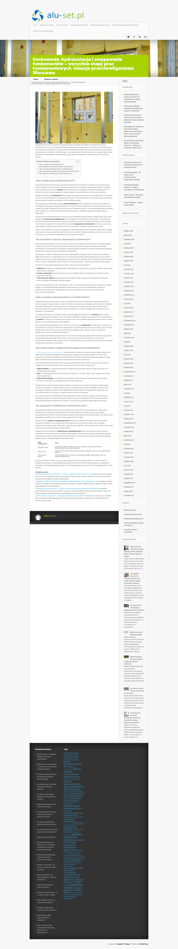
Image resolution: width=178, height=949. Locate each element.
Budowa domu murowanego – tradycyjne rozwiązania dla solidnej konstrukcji (47, 766)
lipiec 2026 (127, 235)
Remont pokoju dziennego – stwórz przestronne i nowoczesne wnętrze (46, 857)
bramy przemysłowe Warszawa (73, 793)
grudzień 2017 (129, 474)
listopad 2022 (128, 316)
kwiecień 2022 (129, 346)
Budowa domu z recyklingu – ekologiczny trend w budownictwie (47, 756)
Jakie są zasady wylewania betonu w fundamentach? (56, 169)
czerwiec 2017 (129, 495)
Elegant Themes (123, 944)
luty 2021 (127, 406)
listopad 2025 (128, 256)
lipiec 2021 (127, 384)
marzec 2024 (128, 278)
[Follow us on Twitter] (128, 37)
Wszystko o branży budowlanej (43, 31)
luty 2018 (127, 465)
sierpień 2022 (128, 329)
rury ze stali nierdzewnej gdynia (74, 858)
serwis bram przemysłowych (74, 860)
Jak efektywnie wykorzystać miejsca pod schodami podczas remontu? (46, 814)
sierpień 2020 (128, 431)
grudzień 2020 (129, 414)
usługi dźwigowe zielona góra (74, 880)
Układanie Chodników (70, 871)
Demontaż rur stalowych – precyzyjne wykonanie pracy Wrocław (61, 496)
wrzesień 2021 (129, 376)
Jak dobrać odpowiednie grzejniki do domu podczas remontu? (46, 796)
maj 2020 (127, 444)
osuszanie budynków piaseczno (70, 847)
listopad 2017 (128, 478)
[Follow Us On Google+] (145, 37)
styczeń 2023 (128, 308)
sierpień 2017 (128, 491)
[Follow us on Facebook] (134, 37)
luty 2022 (127, 355)
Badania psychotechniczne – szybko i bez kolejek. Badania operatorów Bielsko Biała (69, 488)
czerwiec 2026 (129, 239)
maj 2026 (127, 244)
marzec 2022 (128, 350)
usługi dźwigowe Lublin (72, 878)
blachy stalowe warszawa (72, 778)
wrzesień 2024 (129, 273)
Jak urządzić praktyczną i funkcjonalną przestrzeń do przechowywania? (133, 165)
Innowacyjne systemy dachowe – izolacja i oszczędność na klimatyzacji (134, 187)
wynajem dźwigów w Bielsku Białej (73, 890)
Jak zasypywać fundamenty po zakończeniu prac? (55, 173)
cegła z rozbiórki (71, 800)
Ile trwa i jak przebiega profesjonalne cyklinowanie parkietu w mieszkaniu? (133, 108)
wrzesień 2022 (129, 325)
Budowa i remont (62, 25)
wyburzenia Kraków (73, 886)
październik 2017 (129, 483)
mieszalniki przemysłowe (74, 825)
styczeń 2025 (128, 269)
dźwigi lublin (68, 803)
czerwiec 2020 (129, 440)
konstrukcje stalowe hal (73, 817)
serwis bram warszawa (73, 862)
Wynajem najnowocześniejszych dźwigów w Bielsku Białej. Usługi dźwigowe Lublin (68, 481)
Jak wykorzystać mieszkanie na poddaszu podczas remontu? (134, 607)
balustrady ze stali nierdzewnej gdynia (71, 759)
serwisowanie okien (73, 868)
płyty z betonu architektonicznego (72, 854)
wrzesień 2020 (129, 427)
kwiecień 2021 (129, 397)
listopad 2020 (129, 419)
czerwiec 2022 (129, 337)
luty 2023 (127, 303)
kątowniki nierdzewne (70, 820)
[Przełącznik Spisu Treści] (77, 161)
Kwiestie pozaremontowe (79, 25)
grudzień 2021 (129, 363)
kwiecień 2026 (129, 248)
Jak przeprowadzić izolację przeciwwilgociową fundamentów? (59, 171)
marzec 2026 (128, 252)
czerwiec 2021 (129, 389)
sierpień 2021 (128, 380)
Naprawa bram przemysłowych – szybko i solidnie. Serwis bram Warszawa (65, 474)
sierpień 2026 (128, 231)
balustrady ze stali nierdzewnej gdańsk (72, 755)
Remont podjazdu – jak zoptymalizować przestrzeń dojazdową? (46, 877)
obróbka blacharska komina (72, 837)
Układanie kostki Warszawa (72, 876)
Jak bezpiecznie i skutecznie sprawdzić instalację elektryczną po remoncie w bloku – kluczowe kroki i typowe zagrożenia (133, 131)
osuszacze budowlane (74, 841)
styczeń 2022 (128, 359)
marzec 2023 (128, 299)
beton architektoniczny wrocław (73, 764)
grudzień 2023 (129, 286)
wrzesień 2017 (129, 487)
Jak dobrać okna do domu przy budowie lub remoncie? (134, 691)
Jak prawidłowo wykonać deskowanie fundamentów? (56, 166)
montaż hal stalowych (73, 831)
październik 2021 (129, 372)
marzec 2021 (128, 401)
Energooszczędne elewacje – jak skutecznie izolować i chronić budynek (47, 776)
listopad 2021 (128, 367)
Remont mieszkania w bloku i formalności (125, 25)
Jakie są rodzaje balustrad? (46, 837)
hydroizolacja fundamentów (72, 807)
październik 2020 (130, 423)
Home (35, 25)
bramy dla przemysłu (74, 788)
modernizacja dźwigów (70, 829)
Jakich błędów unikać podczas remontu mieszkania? (44, 917)
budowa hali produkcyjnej (73, 797)
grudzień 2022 (129, 312)
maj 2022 (127, 342)
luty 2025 (127, 265)
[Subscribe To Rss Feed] (139, 37)
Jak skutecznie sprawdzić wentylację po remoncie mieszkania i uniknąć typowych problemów (132, 717)
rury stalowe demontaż (73, 856)
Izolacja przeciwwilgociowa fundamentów (49, 352)
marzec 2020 (128, 453)
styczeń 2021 (128, 410)
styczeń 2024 (128, 282)
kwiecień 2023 (129, 295)
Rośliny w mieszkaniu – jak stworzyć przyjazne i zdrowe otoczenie (47, 867)
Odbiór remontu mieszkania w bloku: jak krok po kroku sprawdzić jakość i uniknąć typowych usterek (134, 551)
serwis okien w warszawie (70, 865)
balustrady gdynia (71, 753)
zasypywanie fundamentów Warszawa (73, 896)
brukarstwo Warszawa (74, 794)
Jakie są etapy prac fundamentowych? (51, 164)
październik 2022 (130, 320)
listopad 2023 (128, 291)
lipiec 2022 (127, 333)
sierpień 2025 (128, 261)
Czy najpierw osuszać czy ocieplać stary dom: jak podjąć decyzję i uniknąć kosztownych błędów (132, 578)
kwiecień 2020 (129, 448)
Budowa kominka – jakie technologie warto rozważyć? (133, 634)
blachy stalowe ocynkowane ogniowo (72, 772)
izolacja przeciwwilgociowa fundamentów (73, 813)
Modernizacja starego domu (99, 25)
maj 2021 (127, 393)
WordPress (144, 944)
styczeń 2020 (128, 457)
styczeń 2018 (128, 470)
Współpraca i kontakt (47, 25)
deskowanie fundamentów (72, 802)
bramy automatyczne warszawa (72, 784)
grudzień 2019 (129, 461)
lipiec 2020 (127, 436)
